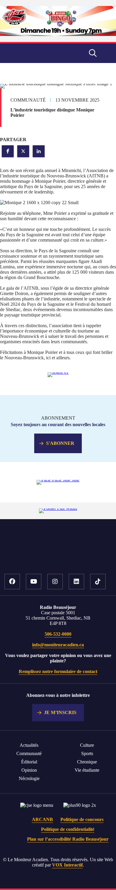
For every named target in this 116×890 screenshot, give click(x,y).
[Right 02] (58, 479)
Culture (87, 745)
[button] (8, 151)
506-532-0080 (58, 634)
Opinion (29, 770)
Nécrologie (29, 778)
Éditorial (29, 761)
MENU (107, 53)
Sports (87, 753)
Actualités (29, 745)
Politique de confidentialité (67, 829)
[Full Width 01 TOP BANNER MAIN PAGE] (58, 34)
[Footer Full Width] (58, 508)
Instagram (55, 581)
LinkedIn (76, 581)
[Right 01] (58, 372)
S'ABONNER (60, 443)
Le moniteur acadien (32, 53)
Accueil (58, 555)
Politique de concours (82, 819)
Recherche (93, 53)
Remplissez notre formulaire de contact (58, 671)
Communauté (29, 753)
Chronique (87, 761)
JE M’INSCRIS (60, 712)
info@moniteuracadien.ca (58, 644)
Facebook (12, 581)
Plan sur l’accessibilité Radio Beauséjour (68, 839)
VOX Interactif (67, 864)
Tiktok (98, 581)
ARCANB (42, 819)
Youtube (33, 581)
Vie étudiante (87, 770)
